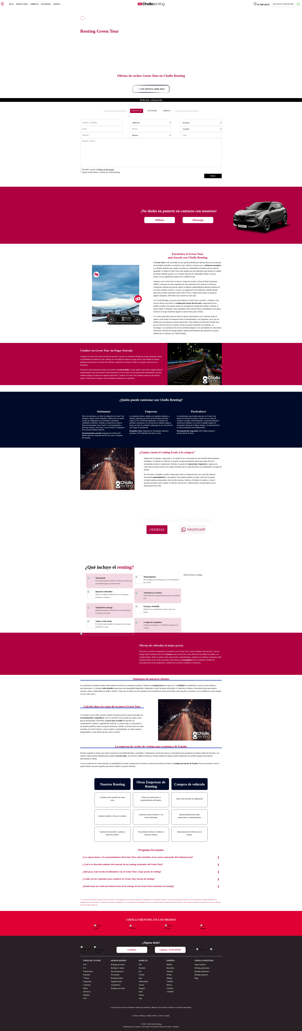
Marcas (143, 960)
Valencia (170, 971)
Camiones (86, 985)
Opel (140, 992)
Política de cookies (165, 1027)
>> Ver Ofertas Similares (151, 89)
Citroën (141, 975)
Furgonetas (87, 981)
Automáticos (115, 985)
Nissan (141, 995)
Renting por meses (118, 965)
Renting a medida (145, 1016)
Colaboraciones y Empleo (131, 1027)
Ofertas (56, 4)
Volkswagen (143, 981)
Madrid (169, 965)
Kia (140, 971)
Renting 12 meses (117, 968)
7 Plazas (86, 978)
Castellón (170, 992)
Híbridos (86, 995)
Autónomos (46, 4)
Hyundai (142, 968)
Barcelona (170, 968)
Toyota (141, 985)
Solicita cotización (283, 4)
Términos (176, 1027)
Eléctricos (86, 992)
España (171, 960)
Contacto (135, 1016)
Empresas (34, 4)
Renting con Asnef (118, 988)
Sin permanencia (117, 971)
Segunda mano (116, 981)
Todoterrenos (88, 971)
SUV (85, 965)
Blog (11, 4)
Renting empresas (201, 975)
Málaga (169, 978)
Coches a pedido (164, 1016)
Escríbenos (132, 950)
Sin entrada (115, 975)
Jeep (140, 998)
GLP (85, 998)
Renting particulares (202, 968)
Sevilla (169, 975)
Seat (140, 978)
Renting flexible (117, 978)
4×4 (84, 968)
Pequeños (86, 975)
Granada (170, 988)
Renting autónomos (202, 971)
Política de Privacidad (106, 170)
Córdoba (170, 981)
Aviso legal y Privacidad (149, 1027)
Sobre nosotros (200, 965)
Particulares (22, 4)
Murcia (169, 985)
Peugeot (142, 988)
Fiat (140, 965)
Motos (85, 988)
